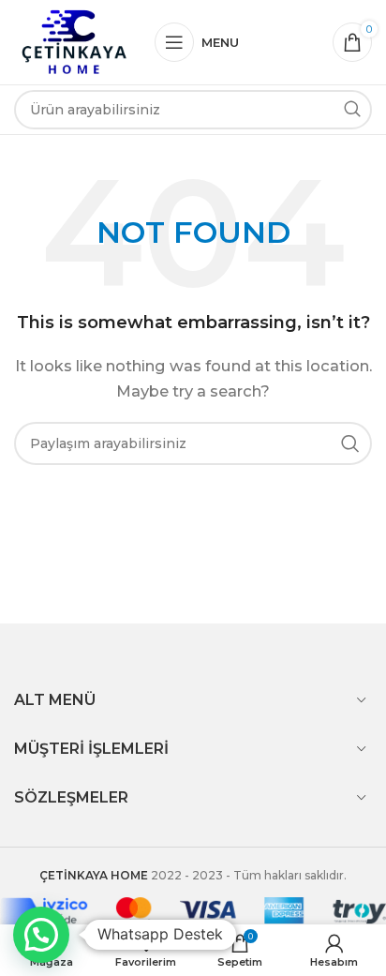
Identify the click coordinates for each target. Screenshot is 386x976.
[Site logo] (75, 41)
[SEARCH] (352, 109)
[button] (41, 935)
